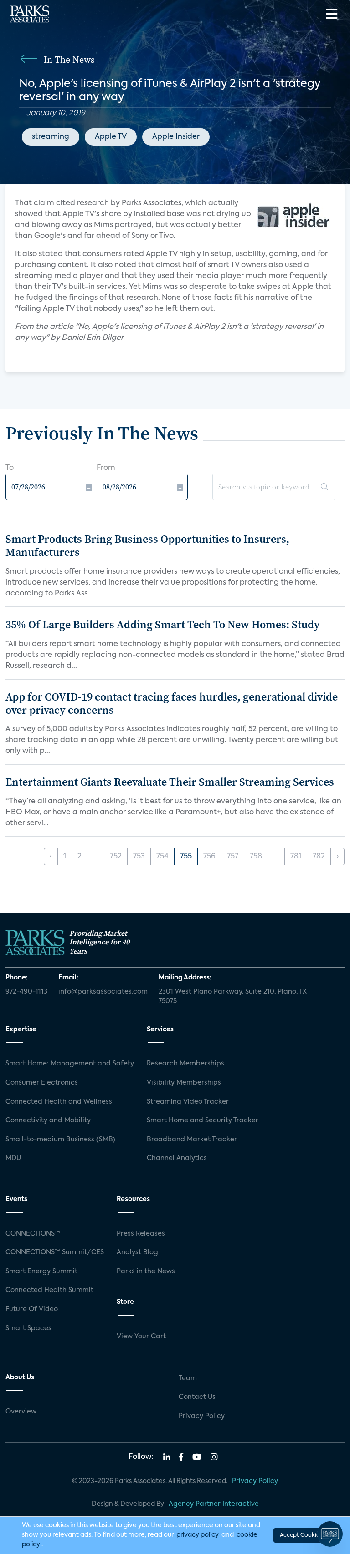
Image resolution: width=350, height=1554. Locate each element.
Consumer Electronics (41, 1083)
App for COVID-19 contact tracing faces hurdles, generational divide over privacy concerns (171, 703)
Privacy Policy (202, 1416)
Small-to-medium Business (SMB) (60, 1139)
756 (209, 856)
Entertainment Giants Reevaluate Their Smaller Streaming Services (169, 781)
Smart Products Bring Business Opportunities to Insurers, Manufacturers (147, 545)
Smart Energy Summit (41, 1271)
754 (162, 856)
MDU (13, 1158)
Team (188, 1378)
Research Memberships (185, 1063)
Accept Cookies (301, 1535)
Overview (20, 1411)
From (106, 468)
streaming (50, 137)
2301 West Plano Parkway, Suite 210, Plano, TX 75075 (233, 997)
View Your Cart (141, 1336)
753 (139, 856)
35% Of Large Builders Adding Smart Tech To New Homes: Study (162, 624)
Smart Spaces (28, 1328)
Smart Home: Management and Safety (69, 1063)
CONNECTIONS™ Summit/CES (54, 1252)
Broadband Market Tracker (192, 1139)
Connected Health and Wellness (58, 1102)
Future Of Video (31, 1309)
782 (319, 856)
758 (256, 856)
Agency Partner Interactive (214, 1504)
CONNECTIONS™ (32, 1234)
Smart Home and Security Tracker (202, 1120)
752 (116, 856)
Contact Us (197, 1397)
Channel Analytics (177, 1158)
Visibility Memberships (184, 1083)
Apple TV (111, 137)
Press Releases (141, 1234)
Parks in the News (146, 1271)
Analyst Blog (137, 1252)
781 (295, 856)
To (9, 468)
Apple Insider (176, 137)
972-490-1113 (26, 992)
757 (232, 856)
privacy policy (197, 1535)
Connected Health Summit (49, 1290)
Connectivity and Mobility (48, 1120)
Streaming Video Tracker (188, 1102)
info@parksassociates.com (103, 992)
